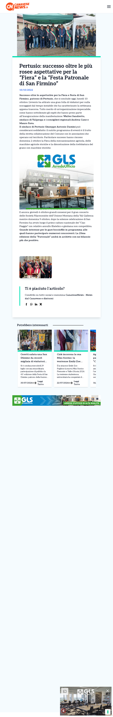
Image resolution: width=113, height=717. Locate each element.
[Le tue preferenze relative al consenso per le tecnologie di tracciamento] (108, 712)
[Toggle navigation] (109, 6)
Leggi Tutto (41, 383)
